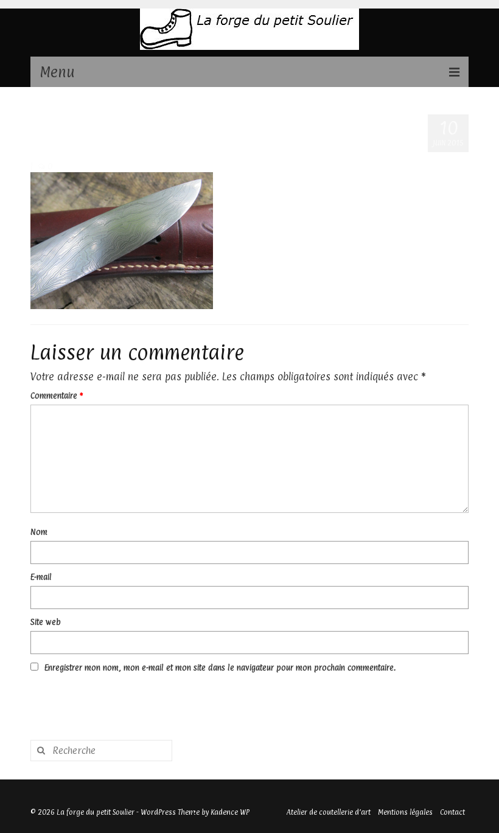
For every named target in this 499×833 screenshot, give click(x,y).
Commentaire (56, 395)
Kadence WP (230, 812)
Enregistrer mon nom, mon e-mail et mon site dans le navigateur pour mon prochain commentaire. (220, 667)
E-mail (41, 577)
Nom (38, 532)
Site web (45, 622)
